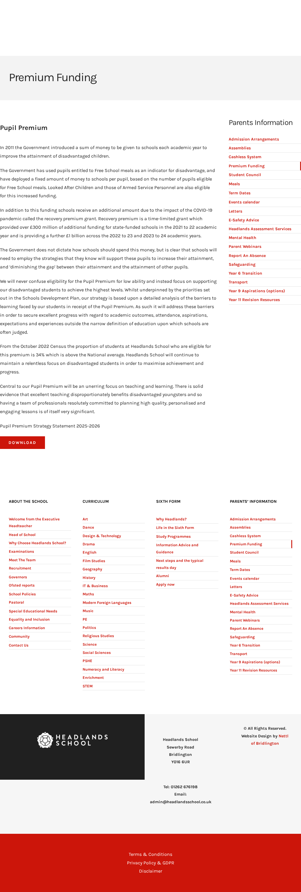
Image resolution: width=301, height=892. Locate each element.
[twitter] (77, 759)
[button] (283, 51)
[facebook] (67, 759)
